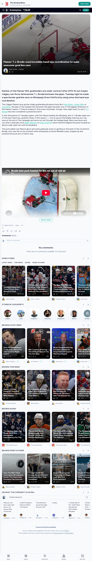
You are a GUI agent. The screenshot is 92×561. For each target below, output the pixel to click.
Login (86, 10)
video (16, 225)
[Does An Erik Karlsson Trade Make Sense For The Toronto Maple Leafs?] (13, 343)
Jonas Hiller (79, 104)
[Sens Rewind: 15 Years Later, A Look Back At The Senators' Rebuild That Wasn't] (38, 385)
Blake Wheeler (31, 123)
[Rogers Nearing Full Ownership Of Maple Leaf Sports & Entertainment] (63, 469)
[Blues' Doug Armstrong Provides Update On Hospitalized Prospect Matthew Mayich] (63, 343)
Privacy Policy (69, 533)
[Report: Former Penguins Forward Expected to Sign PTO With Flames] (13, 385)
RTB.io (67, 531)
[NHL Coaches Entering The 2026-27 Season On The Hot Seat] (38, 343)
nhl (21, 225)
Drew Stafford (46, 123)
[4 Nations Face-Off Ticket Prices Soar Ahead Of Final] (13, 281)
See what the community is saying (18, 492)
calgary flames (8, 225)
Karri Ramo (68, 104)
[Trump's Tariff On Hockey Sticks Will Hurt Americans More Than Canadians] (38, 469)
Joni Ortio (6, 107)
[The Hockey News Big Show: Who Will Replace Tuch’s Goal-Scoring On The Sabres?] (63, 427)
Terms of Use (58, 533)
